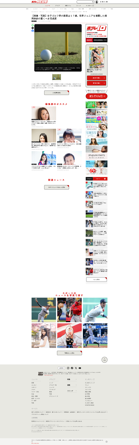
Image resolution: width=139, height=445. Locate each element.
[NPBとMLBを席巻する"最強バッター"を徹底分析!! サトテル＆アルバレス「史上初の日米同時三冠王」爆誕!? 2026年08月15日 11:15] (95, 335)
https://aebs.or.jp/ (48, 375)
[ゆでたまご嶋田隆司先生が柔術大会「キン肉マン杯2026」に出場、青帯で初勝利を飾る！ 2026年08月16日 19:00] (69, 335)
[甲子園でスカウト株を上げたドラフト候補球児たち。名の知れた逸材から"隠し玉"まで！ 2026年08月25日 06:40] (95, 310)
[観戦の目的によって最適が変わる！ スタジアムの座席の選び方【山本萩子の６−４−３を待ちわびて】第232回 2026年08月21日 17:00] (44, 335)
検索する (93, 2)
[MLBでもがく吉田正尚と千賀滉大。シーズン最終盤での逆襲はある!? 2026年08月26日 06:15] (69, 310)
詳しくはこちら (35, 443)
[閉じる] (106, 442)
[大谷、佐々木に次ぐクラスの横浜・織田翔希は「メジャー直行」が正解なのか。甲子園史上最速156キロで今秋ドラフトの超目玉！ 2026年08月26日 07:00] (44, 310)
